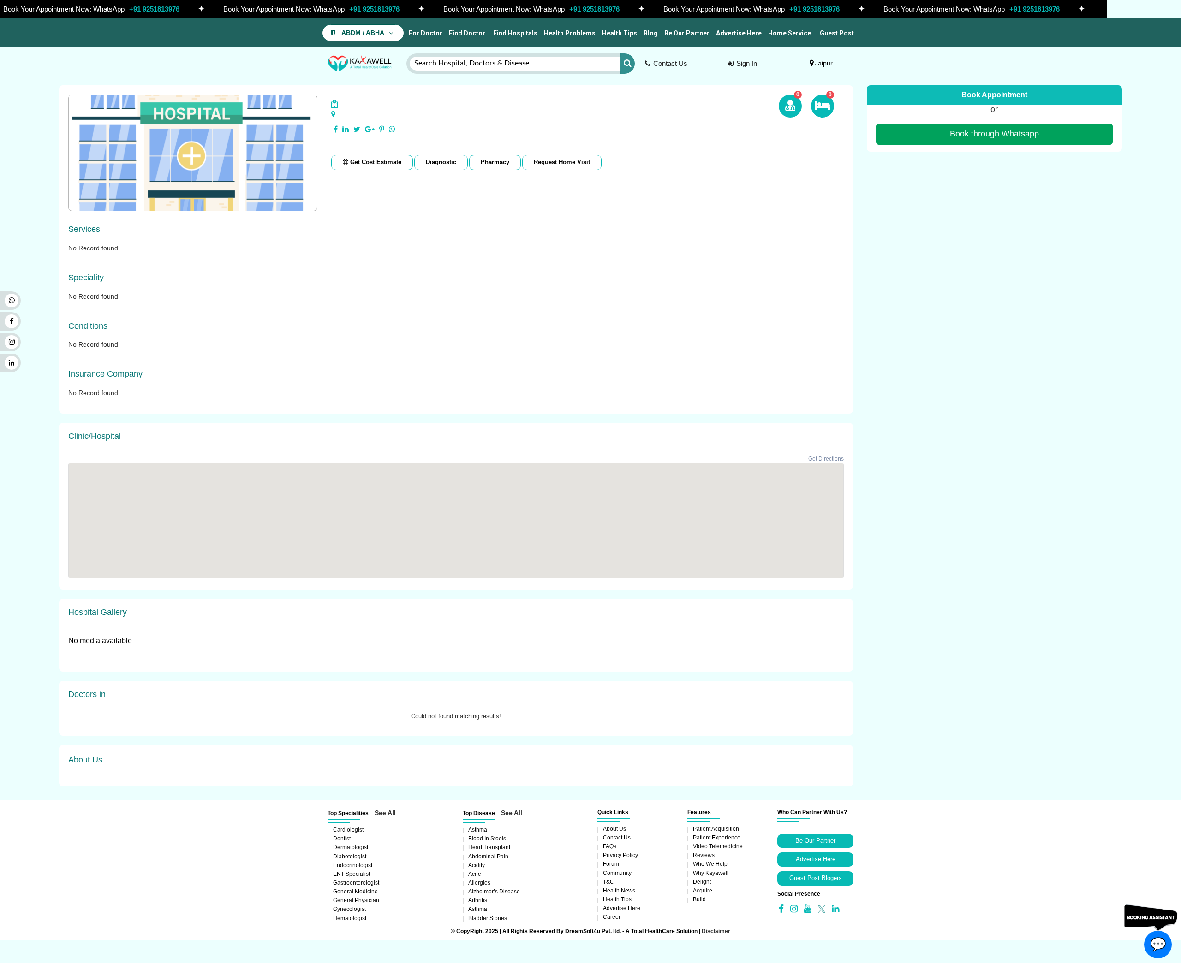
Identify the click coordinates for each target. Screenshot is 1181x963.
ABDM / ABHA (362, 33)
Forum (611, 864)
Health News (619, 890)
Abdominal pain (488, 856)
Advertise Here (739, 33)
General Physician (356, 900)
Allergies (479, 883)
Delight (702, 882)
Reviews (704, 855)
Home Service (789, 33)
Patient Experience (716, 837)
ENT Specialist (351, 874)
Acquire (702, 890)
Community (617, 873)
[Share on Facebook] (335, 129)
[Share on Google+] (370, 129)
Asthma (477, 830)
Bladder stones (487, 918)
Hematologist (349, 918)
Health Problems (570, 33)
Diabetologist (349, 856)
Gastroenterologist (356, 883)
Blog (651, 33)
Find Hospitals (514, 33)
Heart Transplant (489, 847)
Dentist (342, 838)
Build (699, 899)
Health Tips (619, 33)
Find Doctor (467, 33)
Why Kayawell (710, 873)
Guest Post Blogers (815, 877)
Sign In (746, 63)
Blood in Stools (487, 838)
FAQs (609, 846)
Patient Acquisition (716, 829)
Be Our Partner (687, 33)
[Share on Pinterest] (382, 129)
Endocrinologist (352, 865)
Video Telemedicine (718, 846)
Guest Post (837, 33)
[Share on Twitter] (357, 129)
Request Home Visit (562, 162)
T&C (608, 882)
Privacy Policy (620, 855)
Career (611, 917)
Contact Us (670, 63)
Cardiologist (348, 830)
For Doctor (424, 33)
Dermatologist (350, 847)
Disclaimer (716, 931)
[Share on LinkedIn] (345, 129)
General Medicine (355, 891)
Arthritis (477, 900)
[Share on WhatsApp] (392, 129)
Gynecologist (349, 909)
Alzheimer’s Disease (494, 891)
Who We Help (710, 864)
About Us (614, 829)
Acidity (476, 865)
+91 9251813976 (154, 9)
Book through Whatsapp (994, 133)
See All (385, 812)
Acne (474, 874)
